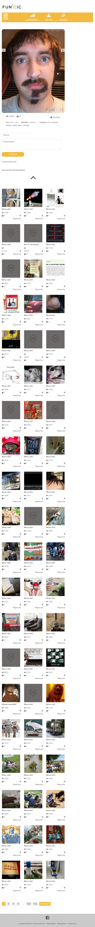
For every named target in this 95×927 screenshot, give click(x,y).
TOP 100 (48, 20)
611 (35, 904)
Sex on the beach (31, 244)
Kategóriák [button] (32, 20)
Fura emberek (53, 122)
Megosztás (17, 219)
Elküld (13, 154)
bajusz (20, 125)
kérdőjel (26, 125)
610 (28, 904)
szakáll (14, 125)
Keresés (63, 20)
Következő (45, 904)
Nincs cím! (6, 209)
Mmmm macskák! (9, 704)
